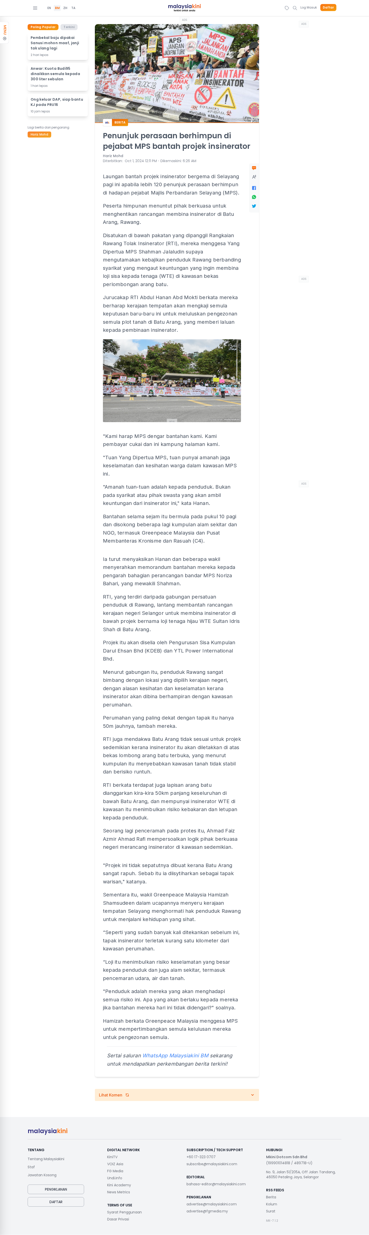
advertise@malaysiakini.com (212, 1204)
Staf (31, 1166)
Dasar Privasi (118, 1219)
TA (73, 8)
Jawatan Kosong (42, 1175)
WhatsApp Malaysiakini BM (175, 1056)
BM (57, 8)
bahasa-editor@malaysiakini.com (216, 1184)
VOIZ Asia (115, 1163)
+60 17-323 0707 (201, 1156)
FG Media (115, 1171)
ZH (65, 8)
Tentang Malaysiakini (46, 1158)
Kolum (271, 1204)
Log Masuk (308, 7)
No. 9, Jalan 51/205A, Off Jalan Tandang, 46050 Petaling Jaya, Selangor (301, 1174)
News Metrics (118, 1192)
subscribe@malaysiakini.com (212, 1163)
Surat (270, 1211)
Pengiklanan (56, 1189)
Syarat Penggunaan (124, 1212)
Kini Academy (119, 1185)
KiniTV (112, 1156)
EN (49, 8)
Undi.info (114, 1178)
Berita (271, 1197)
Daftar (328, 8)
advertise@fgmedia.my (207, 1211)
